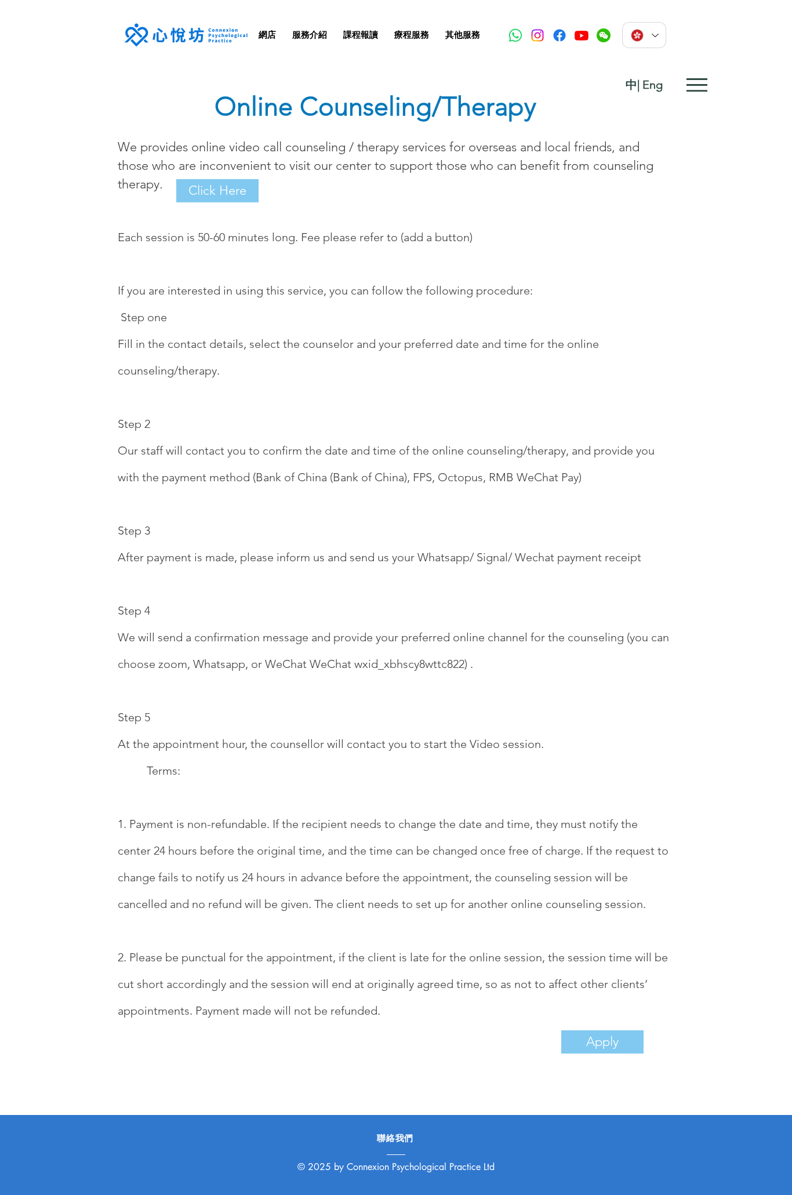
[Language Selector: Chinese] (644, 35)
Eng (652, 85)
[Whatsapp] (515, 35)
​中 (631, 85)
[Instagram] (537, 35)
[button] (309, 35)
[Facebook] (559, 35)
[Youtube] (581, 35)
